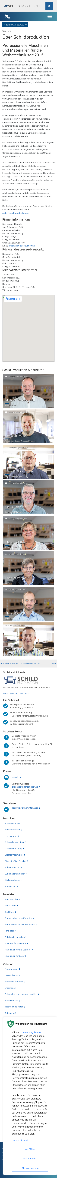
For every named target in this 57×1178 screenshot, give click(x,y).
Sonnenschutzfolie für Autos (18, 918)
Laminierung (11, 836)
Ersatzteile (10, 988)
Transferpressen (12, 829)
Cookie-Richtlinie (20, 1140)
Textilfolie (9, 912)
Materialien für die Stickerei (18, 950)
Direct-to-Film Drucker (15, 861)
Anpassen (30, 1149)
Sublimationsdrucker (15, 874)
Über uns (6, 31)
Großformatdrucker (14, 855)
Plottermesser (11, 969)
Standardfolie (11, 899)
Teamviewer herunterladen (25, 808)
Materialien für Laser (15, 956)
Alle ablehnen (30, 1158)
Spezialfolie (10, 905)
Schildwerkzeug (12, 1000)
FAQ (54, 663)
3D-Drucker (10, 886)
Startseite (22, 24)
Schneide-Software (14, 981)
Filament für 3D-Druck (15, 943)
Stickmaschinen (12, 880)
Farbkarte (9, 931)
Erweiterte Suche (9, 663)
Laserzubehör (11, 975)
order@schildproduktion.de (15, 213)
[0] (6, 16)
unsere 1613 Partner (31, 1032)
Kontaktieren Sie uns (30, 663)
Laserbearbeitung (13, 848)
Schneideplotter (12, 823)
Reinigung (10, 1013)
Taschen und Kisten (14, 1007)
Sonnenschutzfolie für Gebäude (20, 924)
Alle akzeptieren (30, 1168)
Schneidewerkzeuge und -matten (21, 994)
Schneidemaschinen (15, 842)
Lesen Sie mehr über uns (15, 693)
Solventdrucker (12, 867)
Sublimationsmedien (15, 937)
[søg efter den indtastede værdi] (49, 2)
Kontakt (15, 777)
